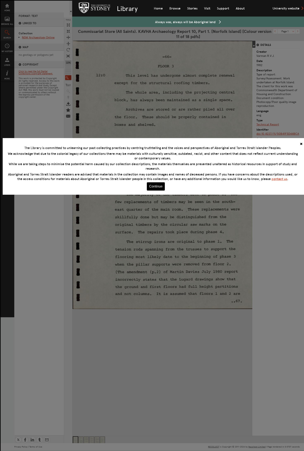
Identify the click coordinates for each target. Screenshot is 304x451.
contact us (279, 179)
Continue (156, 186)
